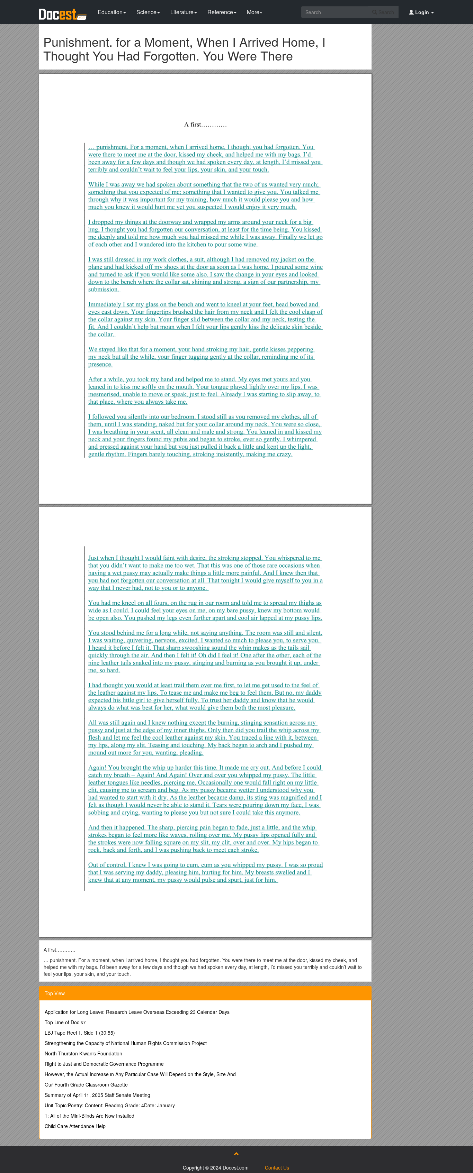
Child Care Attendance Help (75, 1125)
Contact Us (277, 1167)
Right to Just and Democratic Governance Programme (104, 1063)
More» (254, 12)
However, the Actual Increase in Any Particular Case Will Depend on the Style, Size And (140, 1074)
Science (146, 12)
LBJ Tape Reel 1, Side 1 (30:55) (80, 1032)
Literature (182, 12)
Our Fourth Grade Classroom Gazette (86, 1084)
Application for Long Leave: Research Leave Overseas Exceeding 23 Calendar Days (137, 1011)
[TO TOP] (236, 1153)
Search (385, 12)
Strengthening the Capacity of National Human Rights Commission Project (126, 1042)
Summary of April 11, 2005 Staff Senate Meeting (97, 1094)
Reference (220, 12)
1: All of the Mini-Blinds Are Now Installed (89, 1115)
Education (110, 12)
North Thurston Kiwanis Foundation (83, 1053)
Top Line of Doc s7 (65, 1022)
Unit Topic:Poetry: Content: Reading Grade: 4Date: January (110, 1105)
